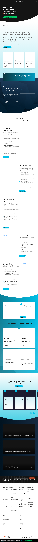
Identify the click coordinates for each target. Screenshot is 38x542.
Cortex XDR (20, 500)
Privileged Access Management (31, 489)
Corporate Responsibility (6, 519)
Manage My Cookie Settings (28, 540)
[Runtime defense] (28, 267)
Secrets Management (29, 498)
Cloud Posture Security (22, 493)
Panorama (12, 497)
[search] (36, 1)
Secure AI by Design (5, 489)
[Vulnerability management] (28, 131)
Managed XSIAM (21, 506)
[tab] (10, 413)
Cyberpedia (21, 519)
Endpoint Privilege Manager (30, 492)
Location (4, 523)
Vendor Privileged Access (30, 502)
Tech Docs (21, 528)
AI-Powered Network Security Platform (8, 487)
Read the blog (29, 407)
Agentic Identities (29, 497)
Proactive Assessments (30, 506)
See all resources (18, 386)
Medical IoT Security (5, 505)
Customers (4, 520)
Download (17, 407)
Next (34, 413)
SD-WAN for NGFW (13, 494)
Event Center (21, 520)
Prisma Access (12, 506)
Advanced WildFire (5, 499)
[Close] (37, 540)
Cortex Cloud (21, 490)
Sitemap (21, 527)
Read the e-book (6, 47)
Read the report (16, 78)
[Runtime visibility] (9, 238)
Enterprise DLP (12, 505)
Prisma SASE (12, 500)
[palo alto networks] (19, 1)
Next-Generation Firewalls (14, 489)
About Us (4, 515)
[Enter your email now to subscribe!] (21, 478)
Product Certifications (22, 524)
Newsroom (4, 524)
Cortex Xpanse (21, 503)
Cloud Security (21, 489)
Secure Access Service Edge (14, 499)
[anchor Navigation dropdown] (19, 25)
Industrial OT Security (5, 506)
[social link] (22, 537)
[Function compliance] (9, 168)
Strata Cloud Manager (13, 493)
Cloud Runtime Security (22, 494)
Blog (20, 515)
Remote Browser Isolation (14, 510)
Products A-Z (21, 523)
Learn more (21, 191)
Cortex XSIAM (21, 499)
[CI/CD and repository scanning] (28, 202)
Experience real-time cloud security (9, 17)
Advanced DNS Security (6, 500)
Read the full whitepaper (8, 407)
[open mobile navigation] (2, 1)
